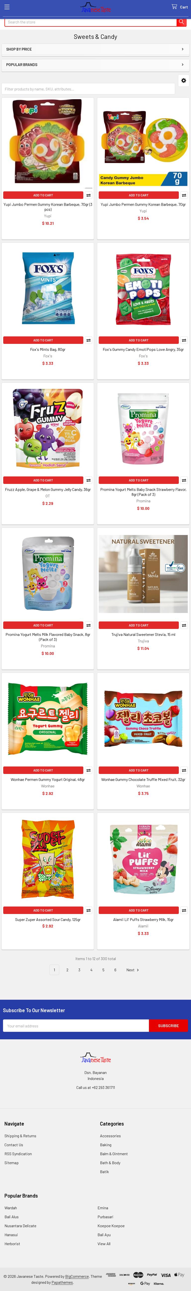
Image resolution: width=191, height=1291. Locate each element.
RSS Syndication (18, 1153)
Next (130, 969)
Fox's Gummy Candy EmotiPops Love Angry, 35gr (143, 349)
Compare (88, 195)
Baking (105, 1144)
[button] (183, 81)
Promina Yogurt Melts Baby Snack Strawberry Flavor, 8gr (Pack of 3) (143, 492)
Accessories (110, 1135)
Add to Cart (43, 195)
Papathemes (62, 1282)
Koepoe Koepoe (111, 1225)
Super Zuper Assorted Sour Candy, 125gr (48, 919)
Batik (104, 1171)
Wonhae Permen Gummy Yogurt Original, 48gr (48, 779)
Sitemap (11, 1162)
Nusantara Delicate (20, 1225)
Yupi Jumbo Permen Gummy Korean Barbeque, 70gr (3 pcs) (47, 207)
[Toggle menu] (7, 7)
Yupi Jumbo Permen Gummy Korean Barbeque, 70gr (143, 204)
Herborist (12, 1243)
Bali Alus (11, 1216)
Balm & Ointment (114, 1153)
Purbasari (105, 1216)
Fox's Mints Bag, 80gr (47, 349)
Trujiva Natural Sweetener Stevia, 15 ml (143, 634)
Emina (102, 1207)
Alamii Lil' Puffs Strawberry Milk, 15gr (143, 919)
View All (103, 1243)
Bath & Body (110, 1162)
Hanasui (11, 1234)
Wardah (10, 1207)
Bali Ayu (104, 1234)
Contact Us (13, 1144)
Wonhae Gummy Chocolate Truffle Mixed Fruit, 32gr (143, 779)
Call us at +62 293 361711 (95, 1087)
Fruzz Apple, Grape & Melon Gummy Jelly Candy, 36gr (48, 489)
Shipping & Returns (20, 1135)
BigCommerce (77, 1276)
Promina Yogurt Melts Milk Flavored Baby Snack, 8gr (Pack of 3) (47, 637)
